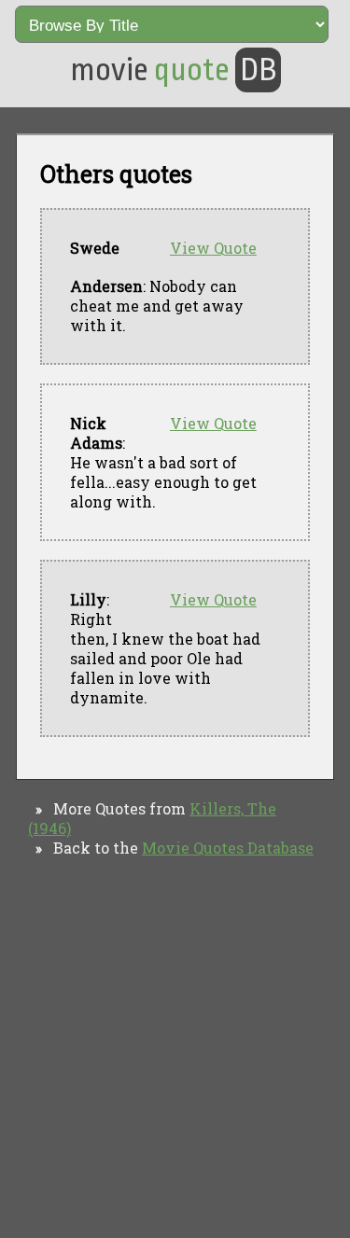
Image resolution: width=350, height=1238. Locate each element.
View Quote (213, 247)
